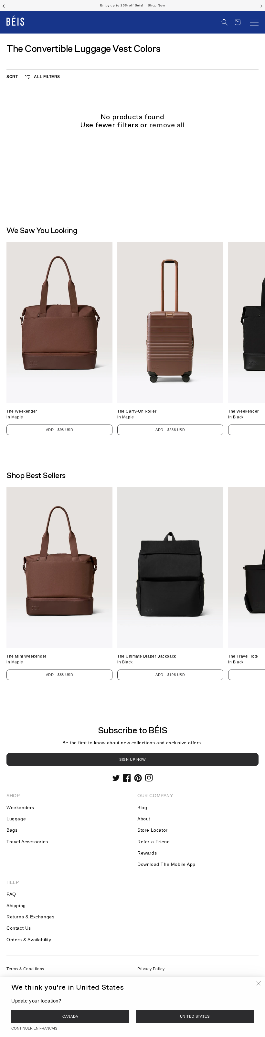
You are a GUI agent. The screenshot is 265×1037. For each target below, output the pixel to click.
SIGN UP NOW (132, 759)
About (143, 818)
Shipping (16, 905)
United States (195, 1016)
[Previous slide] (3, 5)
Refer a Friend (153, 841)
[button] (224, 22)
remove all (167, 125)
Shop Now (156, 5)
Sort (12, 76)
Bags (11, 830)
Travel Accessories (27, 841)
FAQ (11, 894)
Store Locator (152, 830)
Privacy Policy (150, 969)
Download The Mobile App (166, 864)
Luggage (16, 818)
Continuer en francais (34, 1028)
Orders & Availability (28, 939)
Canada (70, 1016)
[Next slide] (261, 5)
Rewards (147, 853)
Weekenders (20, 807)
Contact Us (18, 928)
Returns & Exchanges (30, 916)
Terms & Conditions (25, 969)
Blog (142, 807)
